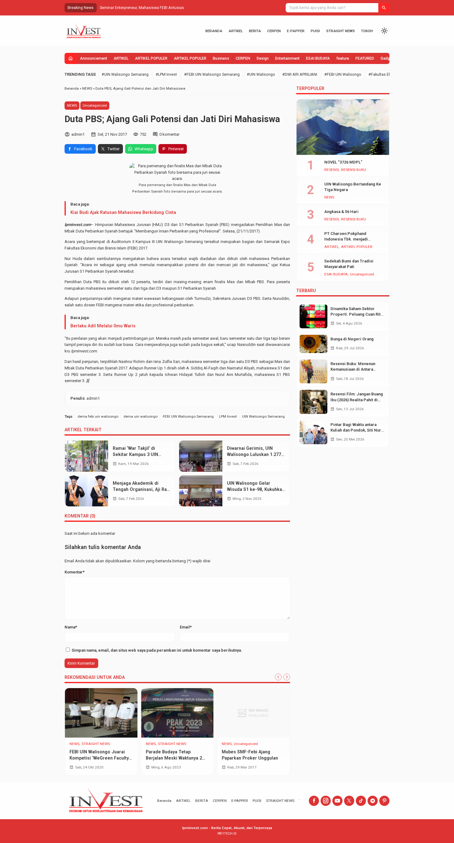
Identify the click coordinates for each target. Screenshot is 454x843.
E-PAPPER (296, 31)
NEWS (72, 105)
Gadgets (387, 58)
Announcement (93, 58)
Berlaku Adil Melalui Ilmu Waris (103, 325)
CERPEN (274, 31)
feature (342, 58)
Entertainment (287, 58)
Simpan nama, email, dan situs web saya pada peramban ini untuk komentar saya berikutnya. (157, 650)
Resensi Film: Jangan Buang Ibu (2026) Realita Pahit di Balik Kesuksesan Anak (356, 399)
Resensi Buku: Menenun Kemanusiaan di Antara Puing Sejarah (352, 369)
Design (263, 58)
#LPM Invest (166, 74)
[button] (383, 7)
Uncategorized (95, 105)
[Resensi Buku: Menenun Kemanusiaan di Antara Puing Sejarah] (313, 371)
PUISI (315, 31)
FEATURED (364, 58)
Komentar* (75, 572)
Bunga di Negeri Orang (352, 339)
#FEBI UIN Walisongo (342, 74)
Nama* (71, 627)
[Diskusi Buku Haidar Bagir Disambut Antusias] (101, 713)
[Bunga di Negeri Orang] (313, 344)
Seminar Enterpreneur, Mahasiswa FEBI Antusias (142, 8)
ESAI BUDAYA (318, 58)
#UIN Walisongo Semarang (125, 74)
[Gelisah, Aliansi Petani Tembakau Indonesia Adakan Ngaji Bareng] (253, 713)
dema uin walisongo (141, 416)
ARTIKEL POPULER (151, 58)
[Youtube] (337, 801)
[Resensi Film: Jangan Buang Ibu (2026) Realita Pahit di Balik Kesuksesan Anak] (313, 402)
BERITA (255, 31)
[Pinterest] (384, 801)
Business (221, 58)
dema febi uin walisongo (98, 416)
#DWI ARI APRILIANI (299, 74)
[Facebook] (314, 801)
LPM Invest (228, 416)
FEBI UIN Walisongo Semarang (188, 416)
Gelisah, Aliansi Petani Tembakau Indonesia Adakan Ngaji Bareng (252, 758)
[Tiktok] (361, 801)
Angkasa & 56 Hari (341, 211)
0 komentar (169, 134)
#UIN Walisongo (261, 74)
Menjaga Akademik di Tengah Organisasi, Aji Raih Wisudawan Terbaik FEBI (141, 489)
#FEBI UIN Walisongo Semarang (212, 74)
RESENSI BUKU (353, 170)
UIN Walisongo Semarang (263, 416)
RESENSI (331, 170)
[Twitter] (349, 801)
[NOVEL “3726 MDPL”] (342, 127)
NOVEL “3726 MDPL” (343, 162)
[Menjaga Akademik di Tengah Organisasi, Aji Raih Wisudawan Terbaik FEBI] (86, 491)
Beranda (213, 31)
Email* (186, 627)
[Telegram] (373, 801)
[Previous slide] (278, 677)
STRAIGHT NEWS (340, 31)
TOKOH (367, 31)
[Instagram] (326, 801)
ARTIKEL (236, 31)
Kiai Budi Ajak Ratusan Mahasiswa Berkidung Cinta (123, 212)
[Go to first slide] (286, 677)
